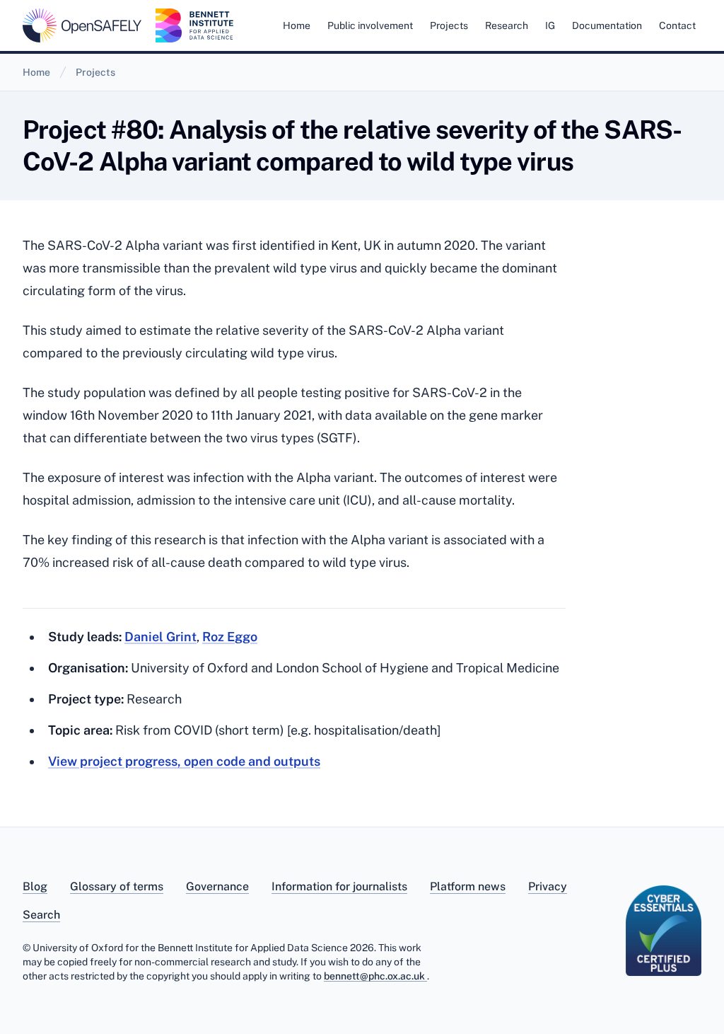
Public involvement (370, 25)
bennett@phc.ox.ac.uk (375, 976)
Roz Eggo (229, 636)
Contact (677, 25)
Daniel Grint (160, 636)
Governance (217, 886)
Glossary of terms (116, 886)
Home (296, 25)
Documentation (607, 25)
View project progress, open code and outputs (184, 761)
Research (506, 25)
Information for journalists (339, 886)
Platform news (468, 886)
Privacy (547, 886)
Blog (35, 886)
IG (550, 25)
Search (41, 914)
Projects (449, 25)
